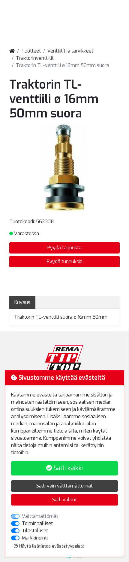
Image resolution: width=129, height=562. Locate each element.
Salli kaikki (67, 468)
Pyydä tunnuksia (64, 261)
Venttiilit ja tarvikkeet (70, 51)
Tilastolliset (35, 530)
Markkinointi (35, 538)
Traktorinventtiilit (35, 58)
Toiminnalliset (37, 523)
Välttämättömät (40, 516)
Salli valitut (64, 500)
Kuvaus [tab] (22, 302)
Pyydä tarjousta (64, 248)
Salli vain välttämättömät (64, 486)
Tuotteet (31, 51)
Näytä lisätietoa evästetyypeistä (51, 546)
